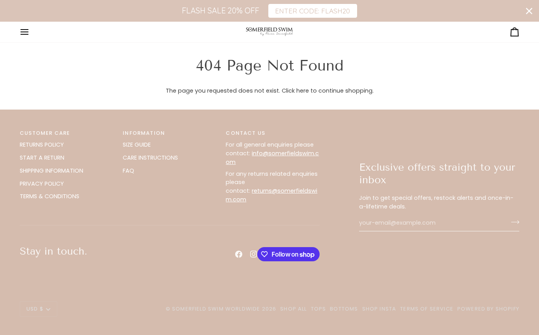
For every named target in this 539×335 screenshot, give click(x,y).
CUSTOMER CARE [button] (45, 133)
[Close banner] (529, 11)
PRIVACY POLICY (42, 184)
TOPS (318, 309)
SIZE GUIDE (137, 145)
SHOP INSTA (379, 309)
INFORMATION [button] (144, 133)
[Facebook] (238, 254)
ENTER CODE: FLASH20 (312, 10)
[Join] (512, 222)
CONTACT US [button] (245, 133)
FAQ (128, 171)
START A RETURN (42, 158)
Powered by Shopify (488, 309)
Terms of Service (426, 309)
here (302, 91)
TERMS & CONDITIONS (49, 196)
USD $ (34, 309)
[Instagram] (253, 254)
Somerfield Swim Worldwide (216, 309)
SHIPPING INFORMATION (51, 171)
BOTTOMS (344, 309)
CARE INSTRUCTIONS (150, 158)
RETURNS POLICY (42, 145)
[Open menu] (31, 31)
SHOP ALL (293, 309)
